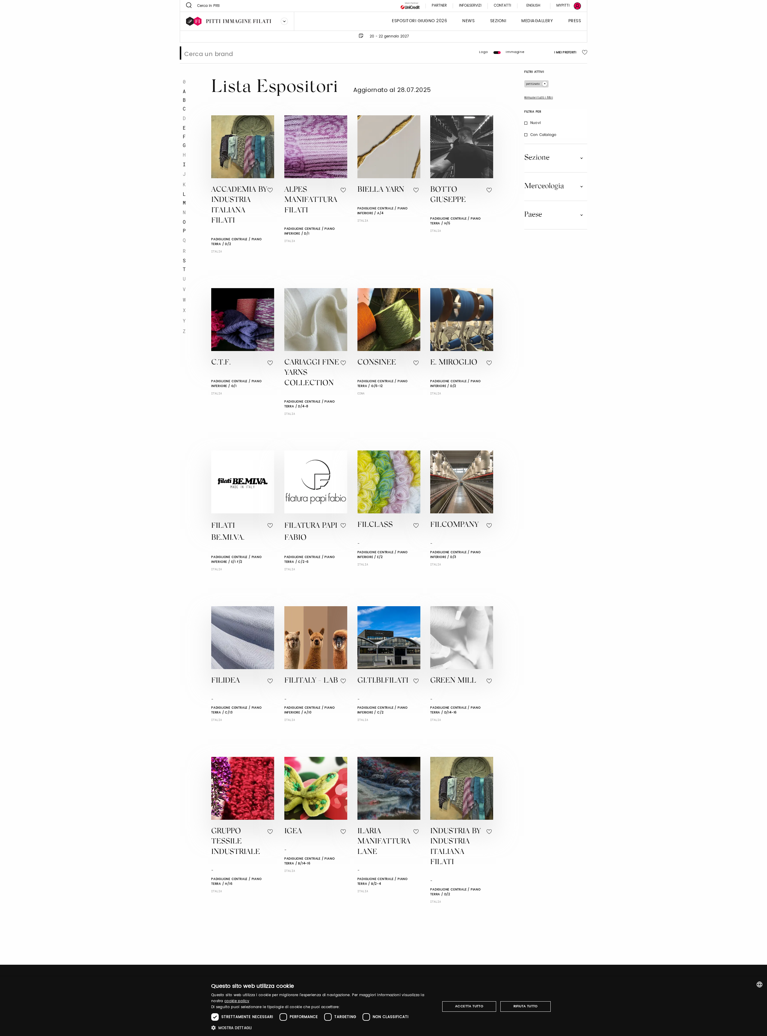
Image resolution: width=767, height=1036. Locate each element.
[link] (565, 5)
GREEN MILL (453, 681)
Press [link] (574, 21)
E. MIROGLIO (453, 363)
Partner (439, 5)
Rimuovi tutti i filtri (538, 97)
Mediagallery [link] (537, 21)
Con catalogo (543, 135)
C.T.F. (221, 363)
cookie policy (236, 1001)
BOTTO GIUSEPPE (448, 195)
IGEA (293, 831)
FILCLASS (375, 525)
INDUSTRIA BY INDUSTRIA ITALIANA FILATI (455, 847)
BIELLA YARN (380, 190)
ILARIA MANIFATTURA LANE (383, 842)
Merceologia (544, 186)
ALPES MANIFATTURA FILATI (310, 200)
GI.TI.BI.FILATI (382, 681)
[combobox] (760, 984)
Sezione (536, 157)
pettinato (533, 83)
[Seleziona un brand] (284, 21)
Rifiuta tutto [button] (526, 1006)
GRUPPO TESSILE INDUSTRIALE (235, 842)
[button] (322, 1028)
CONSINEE (376, 363)
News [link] (468, 21)
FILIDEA (225, 681)
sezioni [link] (498, 21)
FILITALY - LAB (311, 681)
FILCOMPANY (454, 525)
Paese (533, 214)
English (533, 5)
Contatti (502, 5)
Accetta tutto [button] (469, 1006)
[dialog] (383, 1006)
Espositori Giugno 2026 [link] (419, 21)
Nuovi (535, 123)
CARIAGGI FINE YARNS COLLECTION (311, 373)
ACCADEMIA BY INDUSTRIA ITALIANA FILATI (239, 205)
